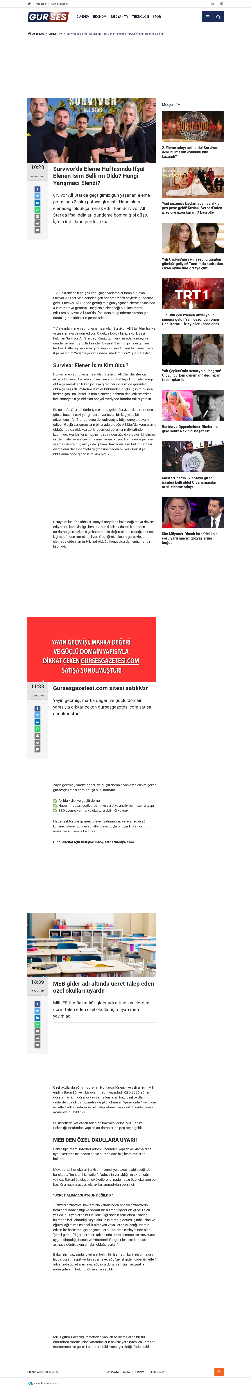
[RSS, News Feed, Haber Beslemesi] (219, 1372)
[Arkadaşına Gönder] (37, 216)
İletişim (139, 1372)
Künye (127, 1372)
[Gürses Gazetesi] (48, 16)
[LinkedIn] (37, 203)
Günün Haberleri (59, 3)
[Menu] (207, 16)
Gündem (82, 16)
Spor (157, 16)
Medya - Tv (119, 16)
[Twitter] (37, 196)
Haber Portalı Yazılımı (46, 1383)
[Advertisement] (17, 91)
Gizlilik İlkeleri (156, 1372)
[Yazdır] (37, 223)
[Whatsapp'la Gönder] (37, 210)
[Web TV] (213, 3)
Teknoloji (140, 16)
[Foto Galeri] (222, 3)
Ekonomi (100, 16)
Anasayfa (113, 1372)
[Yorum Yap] (37, 230)
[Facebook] (37, 189)
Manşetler (41, 3)
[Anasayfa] (29, 3)
